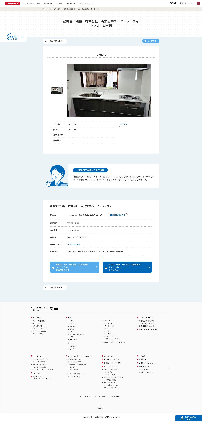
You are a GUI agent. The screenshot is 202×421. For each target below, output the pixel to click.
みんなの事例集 (37, 326)
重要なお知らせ (73, 370)
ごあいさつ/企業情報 (110, 369)
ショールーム (47, 3)
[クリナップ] (12, 4)
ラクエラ (72, 329)
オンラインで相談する (39, 362)
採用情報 (142, 356)
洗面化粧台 (107, 320)
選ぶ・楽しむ (29, 3)
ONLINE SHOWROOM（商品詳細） (115, 343)
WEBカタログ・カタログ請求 (148, 329)
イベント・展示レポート (111, 388)
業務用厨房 (73, 340)
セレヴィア (73, 346)
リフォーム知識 (37, 334)
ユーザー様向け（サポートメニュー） (80, 356)
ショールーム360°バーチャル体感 (42, 370)
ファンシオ (108, 331)
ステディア (73, 326)
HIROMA (72, 337)
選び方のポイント (38, 323)
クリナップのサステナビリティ (113, 377)
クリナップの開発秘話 (39, 331)
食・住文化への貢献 (110, 380)
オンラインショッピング (111, 359)
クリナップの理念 (109, 372)
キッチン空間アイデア (39, 329)
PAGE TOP (101, 408)
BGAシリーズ (109, 336)
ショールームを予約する (40, 359)
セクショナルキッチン (77, 334)
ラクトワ (108, 334)
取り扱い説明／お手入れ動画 (77, 364)
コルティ (72, 332)
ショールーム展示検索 (39, 367)
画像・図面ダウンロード (147, 326)
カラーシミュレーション (147, 323)
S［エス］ (108, 328)
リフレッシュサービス (111, 356)
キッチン (71, 321)
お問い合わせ (76, 374)
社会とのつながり (109, 382)
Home (45, 9)
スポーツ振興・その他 (111, 385)
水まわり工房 (55, 9)
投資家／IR (142, 359)
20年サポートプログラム (75, 376)
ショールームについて (39, 364)
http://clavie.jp (73, 244)
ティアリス (108, 323)
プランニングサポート (146, 318)
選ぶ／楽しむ (36, 318)
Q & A (75, 362)
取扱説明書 (71, 367)
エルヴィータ (109, 326)
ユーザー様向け (71, 3)
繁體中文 (183, 3)
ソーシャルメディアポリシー (101, 396)
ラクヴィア (73, 349)
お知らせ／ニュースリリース (148, 363)
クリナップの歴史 (109, 375)
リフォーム (59, 3)
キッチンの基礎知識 (38, 321)
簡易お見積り (147, 321)
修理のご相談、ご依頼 (75, 359)
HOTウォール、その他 (112, 339)
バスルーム (71, 343)
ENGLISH (173, 3)
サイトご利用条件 (85, 396)
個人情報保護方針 (117, 396)
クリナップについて (87, 3)
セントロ (72, 324)
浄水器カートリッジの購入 (112, 363)
